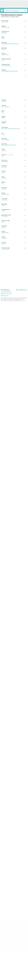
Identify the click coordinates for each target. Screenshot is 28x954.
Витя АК (7, 249)
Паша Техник (11, 128)
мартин (3, 134)
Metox (3, 128)
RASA (3, 60)
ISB (2, 49)
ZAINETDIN (7, 145)
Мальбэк (12, 43)
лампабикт (4, 177)
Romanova (4, 243)
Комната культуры (13, 71)
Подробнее (23, 300)
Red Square (13, 145)
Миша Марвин (5, 161)
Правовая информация (6, 291)
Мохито (3, 145)
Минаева (7, 139)
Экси (3, 156)
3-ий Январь (4, 199)
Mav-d (7, 54)
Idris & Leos (4, 166)
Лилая (3, 139)
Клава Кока (4, 27)
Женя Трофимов (5, 71)
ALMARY (3, 123)
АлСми (3, 205)
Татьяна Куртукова (6, 65)
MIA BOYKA (4, 32)
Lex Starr (3, 249)
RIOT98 (3, 232)
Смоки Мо (4, 150)
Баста (3, 216)
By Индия (4, 101)
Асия (5, 49)
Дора (3, 112)
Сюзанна (17, 43)
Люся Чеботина (5, 106)
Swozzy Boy (17, 128)
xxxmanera (4, 188)
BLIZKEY (3, 54)
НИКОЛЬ (4, 227)
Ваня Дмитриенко (6, 43)
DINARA (3, 117)
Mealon (7, 232)
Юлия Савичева (5, 194)
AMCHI (6, 216)
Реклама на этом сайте (6, 293)
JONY (8, 27)
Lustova (3, 172)
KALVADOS (4, 238)
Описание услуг (4, 295)
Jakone (3, 21)
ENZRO (3, 221)
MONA (3, 38)
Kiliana (6, 21)
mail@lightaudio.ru (23, 289)
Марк (6, 128)
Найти (25, 10)
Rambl (3, 210)
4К (2, 183)
